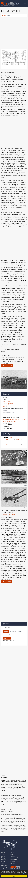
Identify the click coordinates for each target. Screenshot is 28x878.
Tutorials (3, 859)
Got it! (14, 876)
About (12, 852)
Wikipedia (7, 439)
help (11, 437)
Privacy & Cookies (15, 861)
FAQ (11, 854)
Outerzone (19, 439)
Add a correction (7, 365)
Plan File (6, 631)
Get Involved (14, 858)
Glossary (12, 856)
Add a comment (6, 581)
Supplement (7, 638)
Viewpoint (4, 865)
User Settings (14, 859)
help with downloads (7, 643)
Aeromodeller (9, 403)
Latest (3, 854)
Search (3, 852)
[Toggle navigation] (25, 3)
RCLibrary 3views (10, 444)
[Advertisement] (14, 32)
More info (24, 873)
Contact (12, 863)
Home (4, 15)
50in (4, 406)
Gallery (3, 858)
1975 (8, 405)
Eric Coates (7, 401)
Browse (3, 856)
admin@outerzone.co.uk (8, 514)
